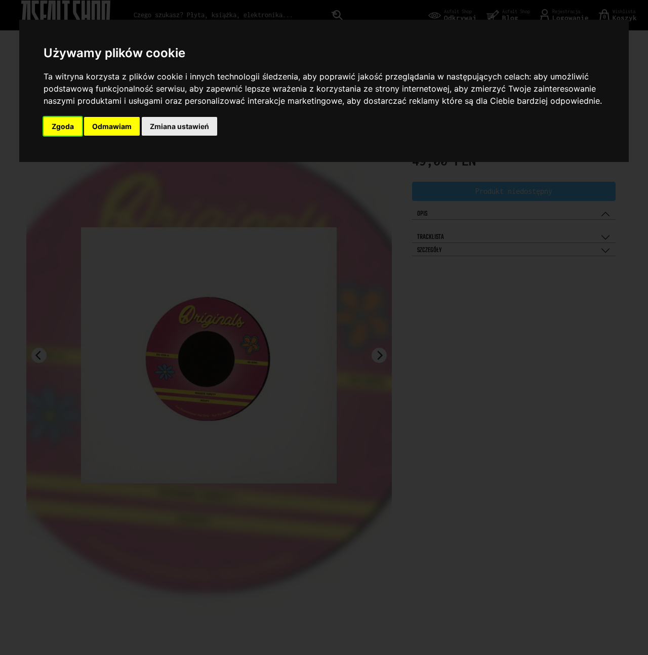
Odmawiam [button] (112, 126)
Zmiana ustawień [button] (179, 126)
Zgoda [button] (63, 126)
